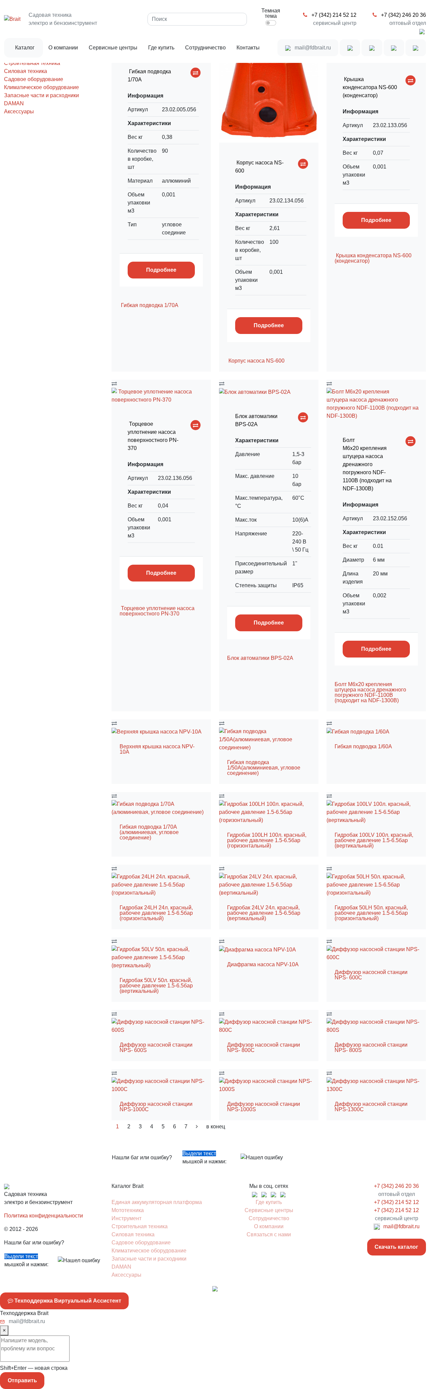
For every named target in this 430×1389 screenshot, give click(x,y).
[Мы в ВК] (350, 47)
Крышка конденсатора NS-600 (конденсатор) (373, 258)
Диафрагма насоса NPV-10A (263, 964)
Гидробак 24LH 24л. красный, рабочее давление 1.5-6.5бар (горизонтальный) (156, 913)
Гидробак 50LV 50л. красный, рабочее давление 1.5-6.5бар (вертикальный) (156, 985)
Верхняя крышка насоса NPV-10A (157, 749)
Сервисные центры (113, 47)
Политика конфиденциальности (43, 1215)
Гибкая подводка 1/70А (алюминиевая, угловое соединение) (149, 832)
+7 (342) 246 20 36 (403, 15)
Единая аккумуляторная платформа (157, 1202)
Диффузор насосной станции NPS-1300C (371, 1106)
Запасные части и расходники (41, 95)
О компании (63, 47)
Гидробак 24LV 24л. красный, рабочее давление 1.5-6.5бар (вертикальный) (263, 913)
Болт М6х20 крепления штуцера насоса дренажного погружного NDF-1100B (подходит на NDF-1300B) (370, 692)
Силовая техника (25, 71)
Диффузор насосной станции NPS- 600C (371, 974)
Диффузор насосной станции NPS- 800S (371, 1047)
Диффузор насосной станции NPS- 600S (156, 1047)
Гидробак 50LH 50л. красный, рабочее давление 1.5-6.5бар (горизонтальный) (371, 913)
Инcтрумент (126, 1218)
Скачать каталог (396, 1247)
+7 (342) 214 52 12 (333, 15)
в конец (215, 1126)
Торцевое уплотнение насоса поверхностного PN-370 (157, 610)
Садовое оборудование (33, 79)
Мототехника (128, 1210)
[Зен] (394, 47)
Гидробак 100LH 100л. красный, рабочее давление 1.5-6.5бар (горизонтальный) (266, 840)
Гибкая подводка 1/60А (363, 746)
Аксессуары (19, 111)
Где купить (161, 47)
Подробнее (161, 270)
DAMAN (14, 103)
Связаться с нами (269, 1234)
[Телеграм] (371, 47)
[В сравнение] (195, 73)
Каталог (25, 47)
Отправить (22, 1380)
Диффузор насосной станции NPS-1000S (263, 1106)
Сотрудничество (205, 47)
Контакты (248, 47)
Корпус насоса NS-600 (256, 361)
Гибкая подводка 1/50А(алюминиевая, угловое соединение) (263, 767)
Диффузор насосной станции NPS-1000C (156, 1106)
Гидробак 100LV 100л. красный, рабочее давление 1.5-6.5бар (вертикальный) (374, 840)
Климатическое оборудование (41, 87)
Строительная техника (32, 63)
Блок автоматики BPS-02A (260, 658)
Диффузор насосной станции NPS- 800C (263, 1047)
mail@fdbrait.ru (312, 47)
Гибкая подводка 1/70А (150, 305)
